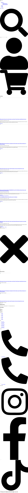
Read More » (1, 123)
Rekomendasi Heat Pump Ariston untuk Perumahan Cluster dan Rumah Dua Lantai (12, 168)
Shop (1, 5)
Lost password (3, 322)
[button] (14, 36)
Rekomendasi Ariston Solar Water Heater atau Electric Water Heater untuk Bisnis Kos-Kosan (13, 119)
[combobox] (3, 228)
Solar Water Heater (5, 3)
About (2, 6)
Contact (2, 317)
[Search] (6, 37)
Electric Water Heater (5, 4)
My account (2, 321)
